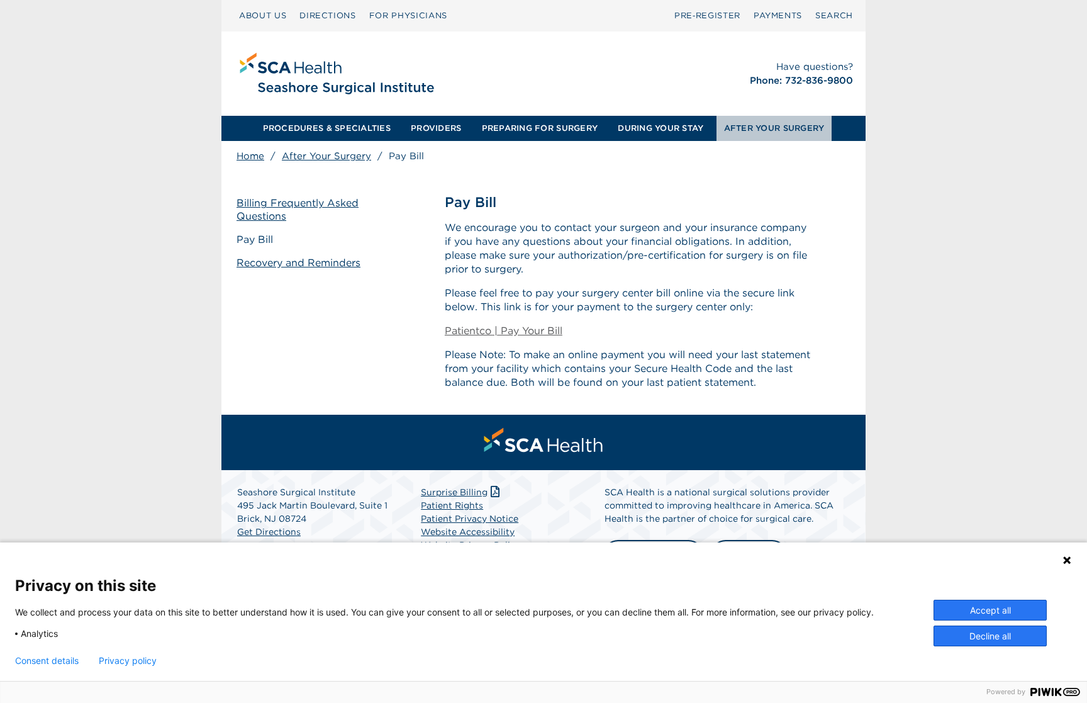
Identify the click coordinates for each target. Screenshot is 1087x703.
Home (250, 156)
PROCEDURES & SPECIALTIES (327, 128)
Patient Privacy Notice (469, 519)
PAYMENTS (778, 15)
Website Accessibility (468, 532)
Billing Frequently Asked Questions (298, 209)
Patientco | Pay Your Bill (503, 331)
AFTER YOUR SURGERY (774, 128)
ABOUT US (262, 15)
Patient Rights (452, 505)
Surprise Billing (454, 492)
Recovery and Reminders (298, 263)
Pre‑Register (707, 15)
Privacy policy (128, 661)
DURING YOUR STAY (660, 128)
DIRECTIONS (327, 15)
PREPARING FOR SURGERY (540, 128)
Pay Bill (255, 239)
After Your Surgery (326, 156)
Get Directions (269, 532)
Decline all (990, 636)
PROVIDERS (436, 128)
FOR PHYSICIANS (408, 15)
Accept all (990, 610)
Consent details (47, 661)
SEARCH (834, 15)
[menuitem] (262, 15)
